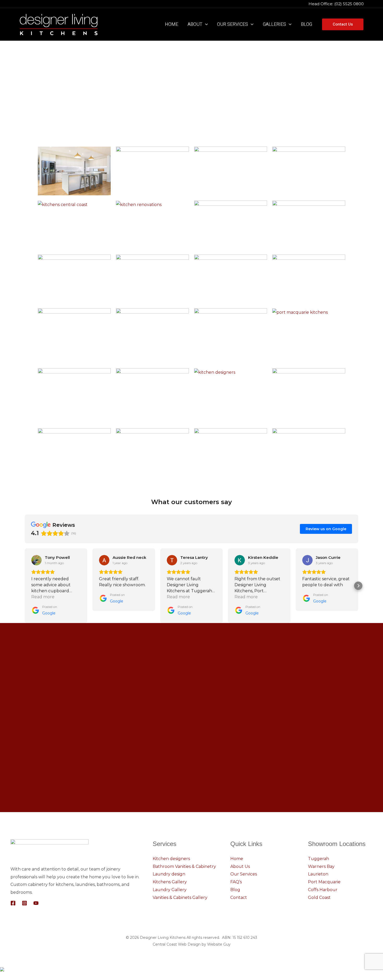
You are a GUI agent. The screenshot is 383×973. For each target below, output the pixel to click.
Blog (235, 889)
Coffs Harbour (322, 889)
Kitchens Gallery (170, 881)
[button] (205, 24)
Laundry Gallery (170, 889)
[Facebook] (13, 903)
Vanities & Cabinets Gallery (180, 897)
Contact (238, 897)
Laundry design (169, 874)
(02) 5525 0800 (349, 3)
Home (236, 858)
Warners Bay (321, 866)
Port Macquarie (324, 881)
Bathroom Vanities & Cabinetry (184, 866)
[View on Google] (36, 560)
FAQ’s (236, 881)
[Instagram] (24, 903)
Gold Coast (319, 897)
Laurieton (318, 874)
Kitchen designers (171, 858)
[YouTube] (36, 903)
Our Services (243, 874)
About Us (240, 866)
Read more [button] (42, 596)
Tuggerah (318, 858)
